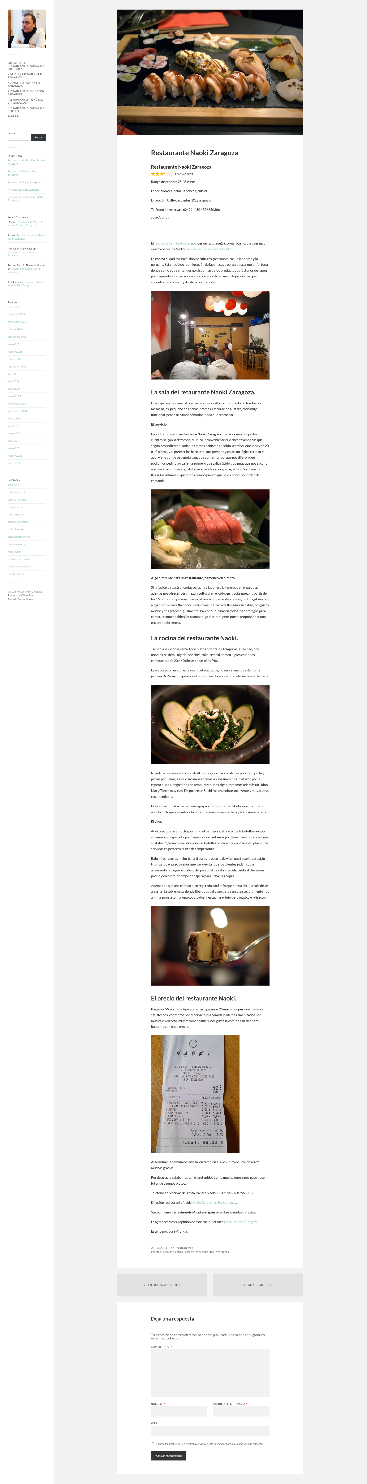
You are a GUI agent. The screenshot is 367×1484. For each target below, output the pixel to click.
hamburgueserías (17, 544)
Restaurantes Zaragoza (29, 591)
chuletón (12, 484)
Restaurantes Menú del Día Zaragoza (25, 101)
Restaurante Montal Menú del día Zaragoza (25, 283)
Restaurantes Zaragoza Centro (26, 109)
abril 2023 (13, 440)
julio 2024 (13, 373)
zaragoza (223, 1251)
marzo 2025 (14, 344)
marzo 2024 (14, 396)
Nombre (158, 1404)
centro (157, 1251)
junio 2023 (13, 425)
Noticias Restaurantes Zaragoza (25, 76)
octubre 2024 (15, 359)
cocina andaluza (16, 492)
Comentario (161, 1347)
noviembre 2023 (17, 403)
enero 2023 (14, 463)
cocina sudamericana (19, 536)
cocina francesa (16, 529)
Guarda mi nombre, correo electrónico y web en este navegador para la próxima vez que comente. (209, 1443)
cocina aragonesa (17, 499)
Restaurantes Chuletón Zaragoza (26, 93)
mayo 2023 (14, 433)
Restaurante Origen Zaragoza (24, 182)
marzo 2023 (14, 448)
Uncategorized (16, 573)
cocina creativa (16, 514)
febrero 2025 (15, 351)
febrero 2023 (15, 455)
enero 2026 (14, 307)
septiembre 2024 (17, 366)
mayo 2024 (14, 388)
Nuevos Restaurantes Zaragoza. (24, 84)
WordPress (28, 595)
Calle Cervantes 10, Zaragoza (214, 1202)
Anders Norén (25, 599)
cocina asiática (16, 507)
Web (154, 1423)
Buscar (11, 133)
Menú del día (15, 551)
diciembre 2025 (16, 314)
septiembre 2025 (17, 336)
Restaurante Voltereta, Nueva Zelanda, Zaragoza (26, 223)
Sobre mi (14, 116)
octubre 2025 (15, 329)
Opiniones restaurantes (20, 559)
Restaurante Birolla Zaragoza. (24, 189)
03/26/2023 (159, 1247)
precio (190, 1251)
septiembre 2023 (17, 411)
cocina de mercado (18, 521)
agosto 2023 (15, 418)
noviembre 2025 (17, 321)
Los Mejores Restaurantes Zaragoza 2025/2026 (26, 66)
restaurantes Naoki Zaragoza (176, 243)
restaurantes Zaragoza (240, 1222)
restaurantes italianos (20, 566)
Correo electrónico (230, 1404)
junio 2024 (13, 381)
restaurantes (206, 1251)
